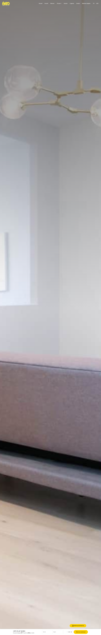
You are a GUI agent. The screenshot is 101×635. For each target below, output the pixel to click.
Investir (46, 3)
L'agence (72, 3)
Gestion (65, 3)
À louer (59, 3)
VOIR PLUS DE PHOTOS (79, 625)
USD (97, 3)
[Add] (71, 632)
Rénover (52, 3)
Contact (78, 3)
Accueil (40, 3)
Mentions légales (86, 3)
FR (93, 3)
